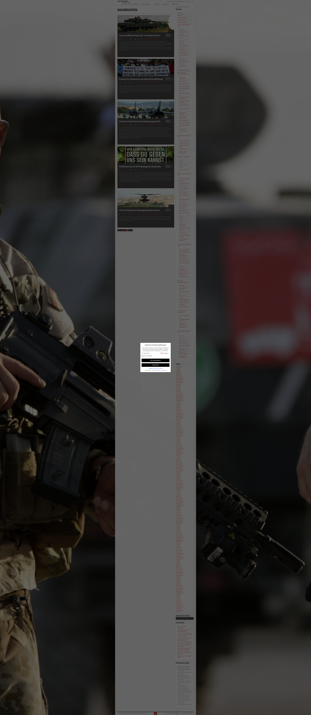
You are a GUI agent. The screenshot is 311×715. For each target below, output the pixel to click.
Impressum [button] (164, 370)
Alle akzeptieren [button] (155, 360)
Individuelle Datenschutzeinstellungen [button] (155, 368)
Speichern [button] (155, 365)
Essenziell (146, 353)
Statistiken (165, 353)
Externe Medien (148, 355)
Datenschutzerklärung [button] (156, 370)
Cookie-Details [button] (148, 370)
